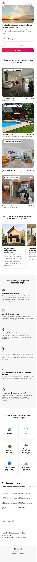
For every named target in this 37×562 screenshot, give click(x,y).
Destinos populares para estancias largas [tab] (13, 486)
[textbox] (9, 45)
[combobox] (17, 39)
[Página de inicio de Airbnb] (3, 2)
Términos (21, 553)
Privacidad (14, 553)
